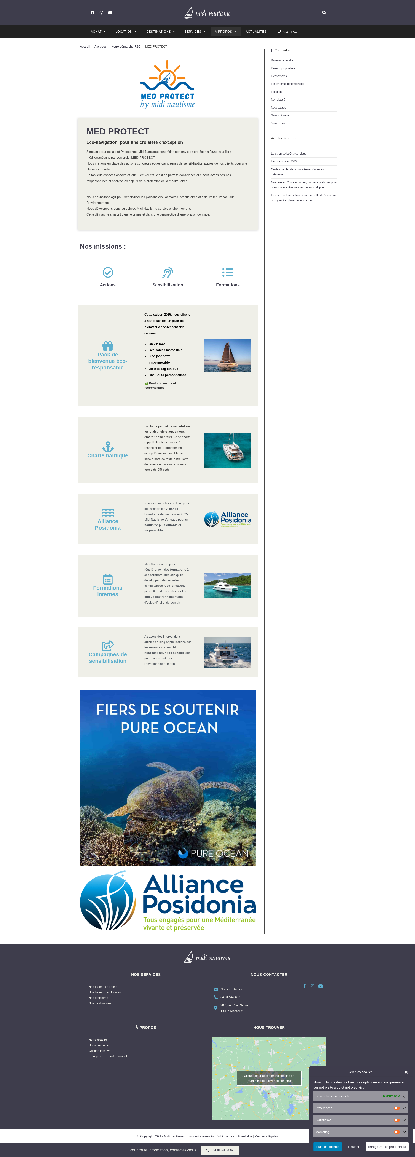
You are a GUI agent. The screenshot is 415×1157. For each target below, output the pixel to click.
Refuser (353, 1147)
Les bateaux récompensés (287, 83)
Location (123, 31)
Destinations (158, 31)
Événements (279, 76)
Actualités (256, 31)
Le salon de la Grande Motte (288, 153)
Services (193, 31)
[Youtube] (110, 13)
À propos (223, 31)
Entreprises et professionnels (108, 1056)
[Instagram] (101, 13)
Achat (96, 31)
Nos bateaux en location (105, 992)
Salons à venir (280, 115)
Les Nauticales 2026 (284, 161)
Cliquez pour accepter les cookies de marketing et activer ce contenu (269, 1078)
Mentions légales (266, 1136)
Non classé (278, 99)
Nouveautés (278, 107)
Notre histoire (98, 1039)
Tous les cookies (327, 1147)
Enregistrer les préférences (387, 1147)
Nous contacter (99, 1045)
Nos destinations (100, 1003)
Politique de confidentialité (234, 1136)
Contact (291, 32)
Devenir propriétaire (283, 68)
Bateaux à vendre (282, 60)
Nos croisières (98, 997)
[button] (406, 1072)
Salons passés (280, 123)
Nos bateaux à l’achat (103, 986)
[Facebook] (92, 13)
